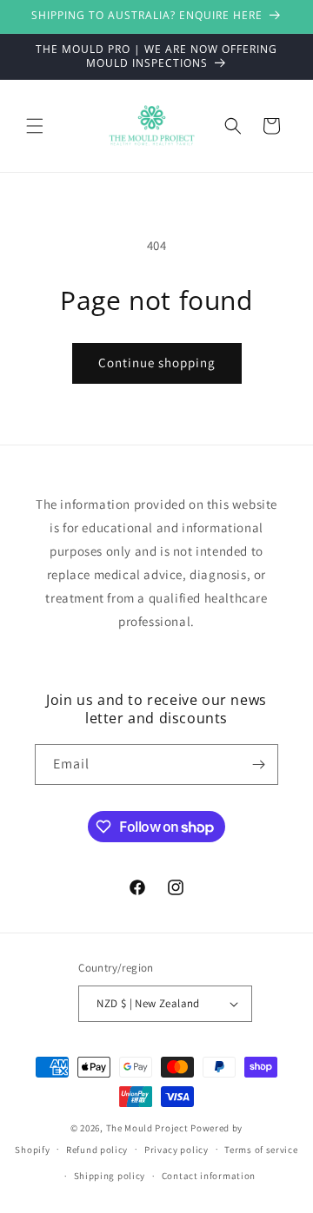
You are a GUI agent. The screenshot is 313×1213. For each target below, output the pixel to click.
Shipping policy (110, 1176)
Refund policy (97, 1150)
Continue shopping (157, 362)
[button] (35, 126)
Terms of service (260, 1150)
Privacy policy (176, 1150)
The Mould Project (147, 1128)
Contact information (209, 1176)
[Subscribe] (258, 764)
